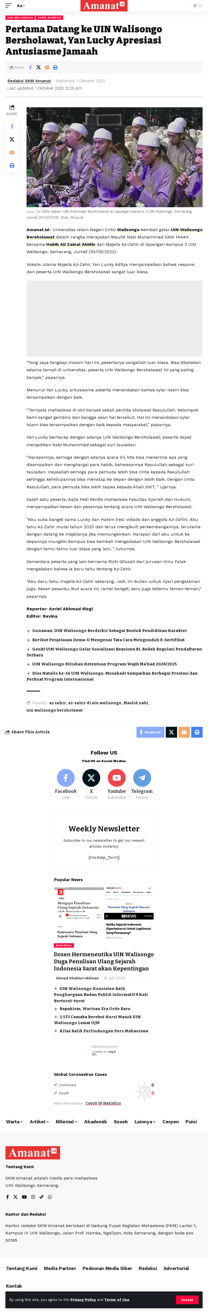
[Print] (55, 67)
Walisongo (128, 229)
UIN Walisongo (20, 17)
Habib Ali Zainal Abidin (70, 244)
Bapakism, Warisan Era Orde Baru (95, 1008)
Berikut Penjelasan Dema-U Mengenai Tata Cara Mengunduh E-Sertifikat (108, 639)
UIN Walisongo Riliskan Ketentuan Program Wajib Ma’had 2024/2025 (104, 664)
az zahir (57, 703)
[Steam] (41, 1197)
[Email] (47, 67)
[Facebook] (66, 784)
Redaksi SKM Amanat (29, 80)
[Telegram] (142, 784)
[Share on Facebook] (30, 67)
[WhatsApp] (50, 1197)
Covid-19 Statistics (103, 1103)
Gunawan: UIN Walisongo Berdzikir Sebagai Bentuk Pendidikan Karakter (109, 630)
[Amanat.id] (104, 5)
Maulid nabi (135, 703)
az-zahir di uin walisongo (94, 703)
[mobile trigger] (10, 5)
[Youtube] (117, 784)
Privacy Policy (83, 1300)
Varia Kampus (49, 17)
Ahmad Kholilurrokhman (77, 978)
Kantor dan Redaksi (25, 1214)
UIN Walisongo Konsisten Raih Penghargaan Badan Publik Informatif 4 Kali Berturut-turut (101, 994)
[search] (183, 5)
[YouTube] (24, 1197)
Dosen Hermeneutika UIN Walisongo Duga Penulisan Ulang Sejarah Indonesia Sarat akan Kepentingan (104, 961)
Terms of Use (116, 1300)
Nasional (64, 945)
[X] (91, 784)
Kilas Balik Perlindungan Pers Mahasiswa (104, 1031)
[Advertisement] (115, 319)
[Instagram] (33, 1197)
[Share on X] (38, 67)
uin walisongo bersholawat (55, 710)
